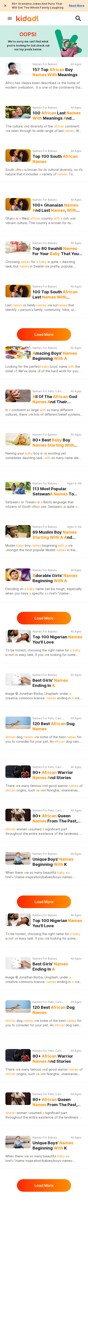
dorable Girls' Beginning (54, 578)
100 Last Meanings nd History (56, 116)
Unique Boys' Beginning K (52, 862)
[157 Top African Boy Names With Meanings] (18, 68)
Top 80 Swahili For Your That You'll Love (57, 251)
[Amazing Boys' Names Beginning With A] (18, 352)
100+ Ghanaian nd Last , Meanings (55, 208)
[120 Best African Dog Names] (18, 723)
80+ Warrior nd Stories (52, 775)
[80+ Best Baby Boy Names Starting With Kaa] (18, 439)
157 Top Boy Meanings (54, 72)
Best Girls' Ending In (50, 683)
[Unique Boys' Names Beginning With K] (18, 858)
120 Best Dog (53, 726)
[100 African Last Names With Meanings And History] (18, 111)
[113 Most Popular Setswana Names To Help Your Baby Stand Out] (18, 488)
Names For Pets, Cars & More (48, 391)
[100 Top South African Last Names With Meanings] (18, 291)
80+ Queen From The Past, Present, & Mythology (54, 818)
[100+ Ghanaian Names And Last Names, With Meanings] (18, 204)
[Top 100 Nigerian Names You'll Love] (18, 636)
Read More (76, 5)
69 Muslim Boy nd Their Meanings (54, 535)
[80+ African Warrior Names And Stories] (18, 771)
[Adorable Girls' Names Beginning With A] (18, 574)
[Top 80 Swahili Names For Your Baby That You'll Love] (18, 247)
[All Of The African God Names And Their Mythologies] (18, 396)
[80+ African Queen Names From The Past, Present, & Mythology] (18, 815)
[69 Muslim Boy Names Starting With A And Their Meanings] (18, 531)
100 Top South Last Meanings (55, 295)
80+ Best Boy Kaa (53, 443)
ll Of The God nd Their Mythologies (54, 399)
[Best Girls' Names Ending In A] (18, 679)
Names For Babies (44, 64)
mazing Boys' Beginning (54, 356)
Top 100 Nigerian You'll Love (57, 639)
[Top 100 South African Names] (18, 155)
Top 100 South (55, 159)
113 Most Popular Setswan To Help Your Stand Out (54, 491)
